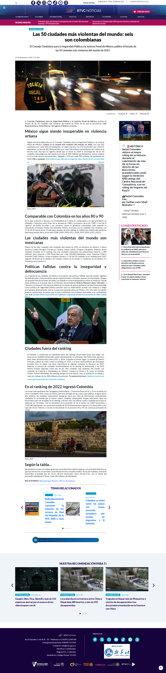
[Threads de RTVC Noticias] (137, 639)
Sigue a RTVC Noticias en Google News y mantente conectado (67, 540)
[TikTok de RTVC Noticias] (123, 639)
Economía (107, 17)
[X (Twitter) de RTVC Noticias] (102, 639)
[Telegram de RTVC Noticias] (130, 639)
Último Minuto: (23, 22)
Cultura (123, 17)
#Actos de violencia (67, 481)
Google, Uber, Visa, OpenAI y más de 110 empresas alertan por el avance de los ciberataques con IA (35, 602)
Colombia (39, 17)
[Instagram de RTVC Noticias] (109, 639)
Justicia (140, 17)
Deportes (90, 17)
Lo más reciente (22, 17)
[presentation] (22, 506)
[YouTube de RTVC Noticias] (116, 639)
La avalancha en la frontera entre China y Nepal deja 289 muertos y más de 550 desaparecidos (81, 602)
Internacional (56, 17)
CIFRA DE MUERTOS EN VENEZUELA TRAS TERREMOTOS (101, 1)
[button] (62, 528)
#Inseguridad (45, 481)
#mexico (55, 481)
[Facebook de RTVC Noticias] (95, 639)
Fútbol (49, 495)
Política (72, 17)
